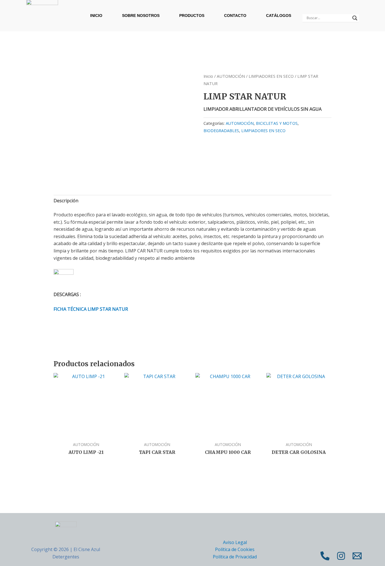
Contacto (235, 15)
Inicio (96, 15)
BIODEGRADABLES (221, 130)
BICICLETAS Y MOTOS (277, 123)
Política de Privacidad (235, 557)
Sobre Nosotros (141, 15)
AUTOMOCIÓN (231, 76)
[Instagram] (341, 555)
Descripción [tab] (66, 200)
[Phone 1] (324, 555)
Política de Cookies (235, 549)
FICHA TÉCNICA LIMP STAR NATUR (91, 309)
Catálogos (278, 15)
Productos (191, 15)
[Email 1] (357, 555)
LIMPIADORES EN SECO (271, 76)
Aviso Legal (235, 542)
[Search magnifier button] (355, 18)
